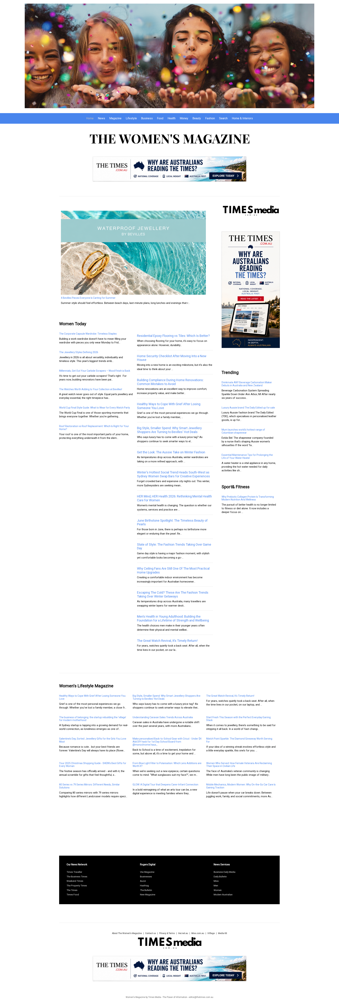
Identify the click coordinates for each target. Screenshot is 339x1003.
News (101, 118)
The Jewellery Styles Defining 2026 (78, 352)
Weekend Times (75, 881)
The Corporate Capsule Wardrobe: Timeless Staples (88, 333)
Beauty (196, 118)
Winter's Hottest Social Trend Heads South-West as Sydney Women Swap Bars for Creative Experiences (173, 474)
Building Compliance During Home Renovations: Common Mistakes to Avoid (170, 382)
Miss (216, 881)
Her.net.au (183, 933)
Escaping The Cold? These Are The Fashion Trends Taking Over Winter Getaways (172, 594)
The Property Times (77, 885)
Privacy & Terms (167, 933)
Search (223, 118)
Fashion (210, 118)
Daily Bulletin (220, 876)
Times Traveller (74, 872)
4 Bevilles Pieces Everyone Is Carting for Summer (88, 297)
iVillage (211, 933)
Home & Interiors (242, 118)
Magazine (115, 118)
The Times (72, 890)
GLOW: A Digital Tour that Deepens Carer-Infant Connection (165, 784)
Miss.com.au (197, 933)
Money (184, 118)
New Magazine (147, 894)
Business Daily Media (224, 872)
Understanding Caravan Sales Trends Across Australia (163, 717)
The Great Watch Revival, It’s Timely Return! (167, 640)
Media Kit (222, 933)
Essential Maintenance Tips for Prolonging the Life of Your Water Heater (247, 456)
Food (160, 118)
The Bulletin (146, 890)
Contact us (150, 933)
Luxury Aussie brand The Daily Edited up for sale (248, 407)
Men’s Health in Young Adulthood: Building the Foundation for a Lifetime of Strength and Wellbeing (173, 618)
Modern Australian (223, 894)
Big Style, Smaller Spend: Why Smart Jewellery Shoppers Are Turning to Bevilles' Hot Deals (169, 430)
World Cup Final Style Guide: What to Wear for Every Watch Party (94, 407)
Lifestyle (131, 118)
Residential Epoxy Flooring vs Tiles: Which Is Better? (173, 336)
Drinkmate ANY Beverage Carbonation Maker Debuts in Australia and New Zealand (247, 384)
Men (216, 885)
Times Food (73, 894)
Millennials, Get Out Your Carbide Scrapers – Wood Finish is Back (94, 370)
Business (147, 118)
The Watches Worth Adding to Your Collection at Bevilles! (90, 389)
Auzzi (143, 881)
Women (218, 890)
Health (172, 118)
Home (90, 118)
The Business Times (77, 876)
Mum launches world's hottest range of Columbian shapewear (243, 431)
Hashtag (144, 885)
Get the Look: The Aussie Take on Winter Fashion (171, 452)
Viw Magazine (147, 872)
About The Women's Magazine (127, 933)
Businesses (146, 876)
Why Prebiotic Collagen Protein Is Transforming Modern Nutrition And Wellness (248, 498)
